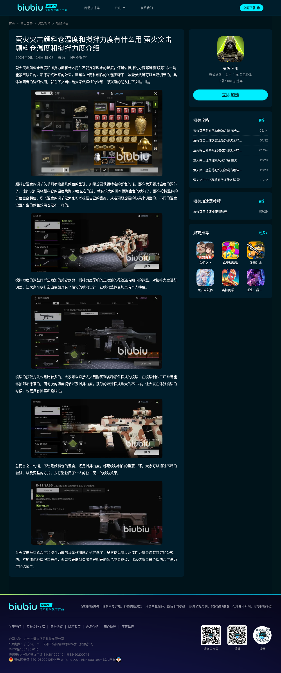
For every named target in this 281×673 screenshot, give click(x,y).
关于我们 (15, 626)
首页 (12, 23)
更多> (263, 120)
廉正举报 (128, 626)
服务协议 (56, 626)
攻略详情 (62, 23)
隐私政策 (74, 626)
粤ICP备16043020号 (23, 649)
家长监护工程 (36, 626)
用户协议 (110, 626)
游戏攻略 (44, 23)
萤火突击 (26, 23)
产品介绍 (92, 626)
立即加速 (230, 95)
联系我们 (146, 8)
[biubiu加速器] (42, 7)
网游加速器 (92, 8)
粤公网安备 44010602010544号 (36, 659)
